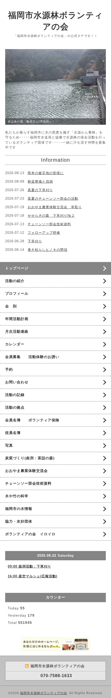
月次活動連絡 (16, 331)
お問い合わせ (16, 382)
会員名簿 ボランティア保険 (32, 420)
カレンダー (15, 344)
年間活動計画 (16, 319)
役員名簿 (13, 433)
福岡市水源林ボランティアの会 (43, 693)
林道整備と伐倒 (40, 181)
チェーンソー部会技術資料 (49, 224)
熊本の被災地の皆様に (46, 173)
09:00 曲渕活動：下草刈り (29, 566)
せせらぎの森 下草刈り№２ (51, 216)
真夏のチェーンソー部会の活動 (53, 198)
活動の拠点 (15, 407)
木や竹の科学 (16, 496)
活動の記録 (15, 395)
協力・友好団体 (18, 521)
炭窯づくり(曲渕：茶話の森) (30, 458)
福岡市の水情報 (18, 509)
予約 (9, 369)
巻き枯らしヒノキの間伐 (47, 250)
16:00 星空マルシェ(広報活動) (32, 576)
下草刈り (35, 241)
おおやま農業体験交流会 (26, 471)
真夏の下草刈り (40, 190)
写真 (9, 445)
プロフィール (16, 293)
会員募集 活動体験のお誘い (32, 357)
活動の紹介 (15, 281)
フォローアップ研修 (44, 233)
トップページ (16, 268)
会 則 (11, 306)
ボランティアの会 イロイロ (30, 534)
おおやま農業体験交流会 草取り (55, 207)
